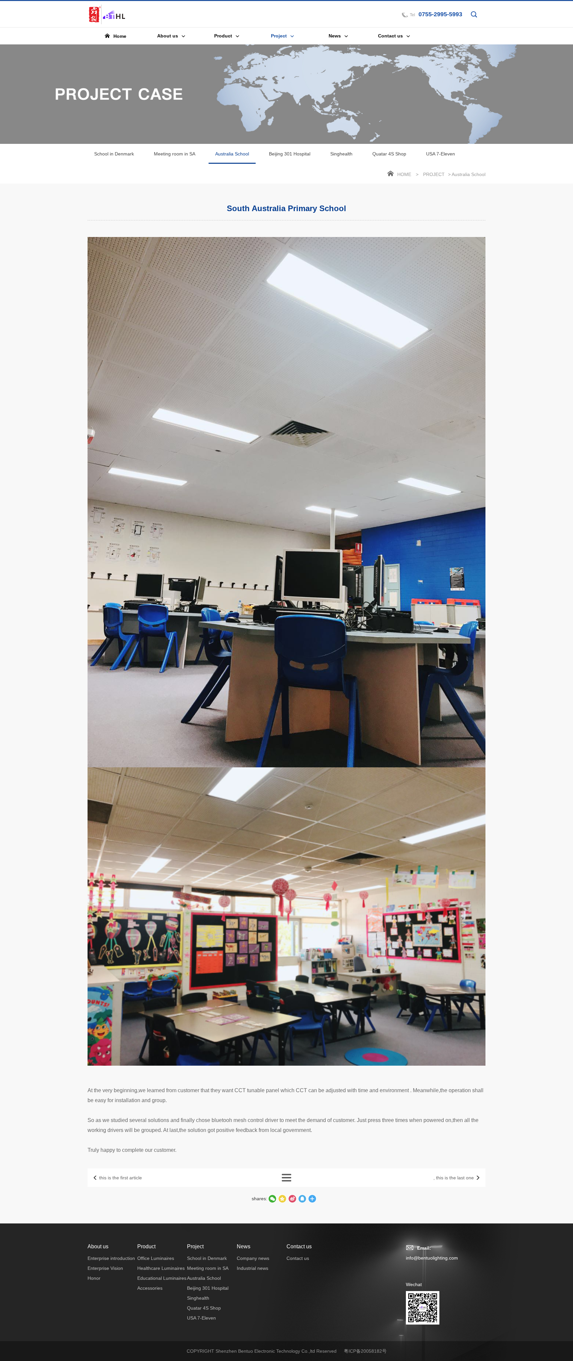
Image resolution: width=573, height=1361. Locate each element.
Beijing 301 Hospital (289, 153)
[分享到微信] (272, 1198)
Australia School (232, 153)
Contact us (299, 1246)
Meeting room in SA (174, 153)
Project (434, 174)
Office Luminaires (155, 1258)
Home (404, 174)
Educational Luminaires (161, 1278)
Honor (94, 1278)
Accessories (149, 1288)
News (243, 1246)
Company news (253, 1258)
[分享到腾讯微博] (282, 1198)
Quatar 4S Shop (389, 153)
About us (98, 1246)
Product (146, 1246)
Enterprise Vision (105, 1268)
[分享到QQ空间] (302, 1198)
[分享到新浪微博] (292, 1198)
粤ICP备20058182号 (365, 1351)
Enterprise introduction (111, 1258)
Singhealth (341, 153)
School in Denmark (114, 153)
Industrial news (252, 1268)
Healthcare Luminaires (161, 1268)
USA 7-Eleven (440, 153)
